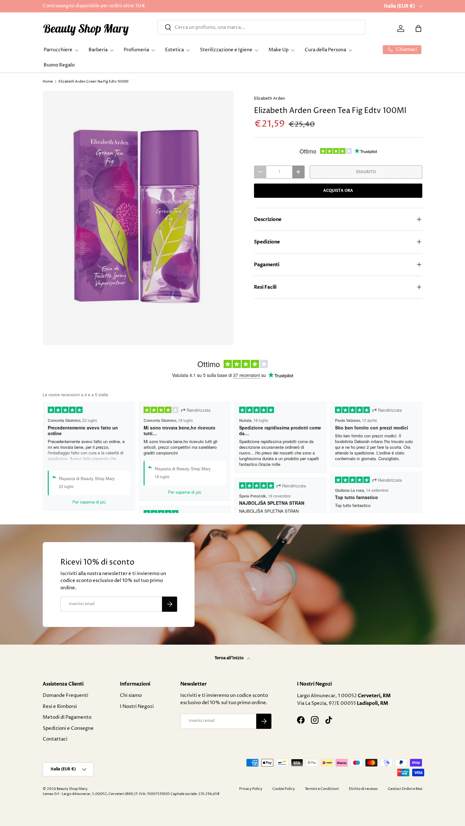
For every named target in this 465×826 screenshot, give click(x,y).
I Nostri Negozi (137, 706)
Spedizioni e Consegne (68, 728)
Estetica (174, 50)
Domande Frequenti (65, 695)
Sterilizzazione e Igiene (226, 50)
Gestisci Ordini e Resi (405, 788)
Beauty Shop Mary (72, 788)
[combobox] (261, 27)
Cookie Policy (283, 788)
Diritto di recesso (363, 788)
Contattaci (55, 739)
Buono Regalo (59, 65)
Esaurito (366, 171)
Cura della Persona (325, 50)
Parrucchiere (58, 50)
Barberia (98, 50)
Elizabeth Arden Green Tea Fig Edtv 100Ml (93, 81)
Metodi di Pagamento (67, 717)
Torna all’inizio (229, 658)
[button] (418, 28)
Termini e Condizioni (322, 788)
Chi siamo (131, 695)
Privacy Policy (250, 788)
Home (48, 81)
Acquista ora (338, 190)
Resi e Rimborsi (60, 706)
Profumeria (136, 50)
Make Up (278, 50)
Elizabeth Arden (269, 98)
